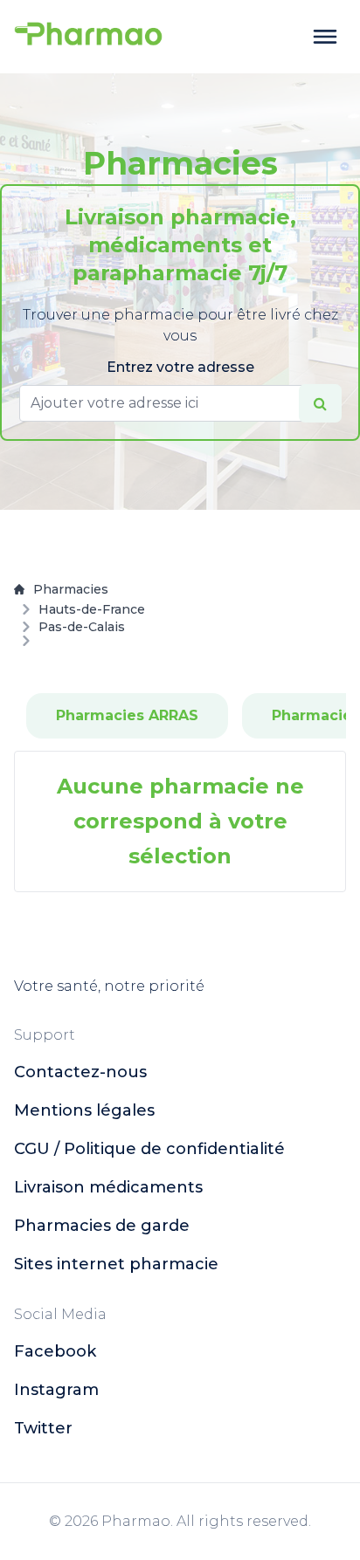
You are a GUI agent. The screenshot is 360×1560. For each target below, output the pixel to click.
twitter (43, 1428)
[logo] (88, 36)
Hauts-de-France (91, 609)
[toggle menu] (325, 37)
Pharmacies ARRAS (127, 715)
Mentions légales (84, 1110)
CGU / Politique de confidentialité (149, 1148)
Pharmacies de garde (102, 1225)
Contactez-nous (80, 1072)
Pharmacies (70, 589)
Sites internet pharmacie (116, 1264)
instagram (56, 1389)
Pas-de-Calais (81, 627)
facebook (55, 1351)
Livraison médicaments (108, 1187)
